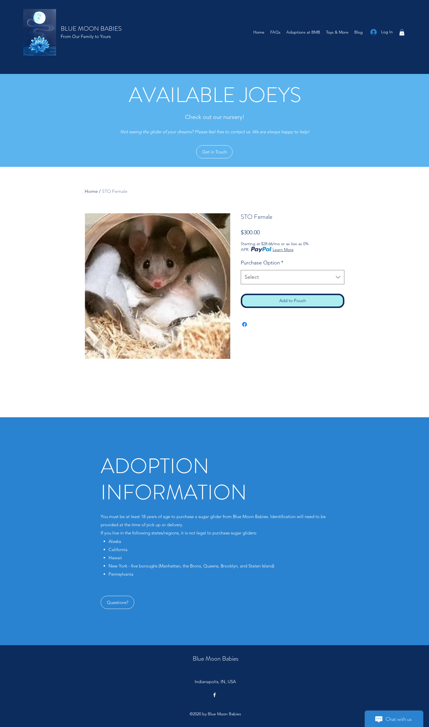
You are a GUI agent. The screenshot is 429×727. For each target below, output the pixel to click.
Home (91, 191)
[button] (401, 32)
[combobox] (292, 277)
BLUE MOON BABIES (91, 28)
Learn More (283, 249)
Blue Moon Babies (215, 658)
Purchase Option (262, 262)
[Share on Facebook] (244, 324)
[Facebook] (214, 695)
